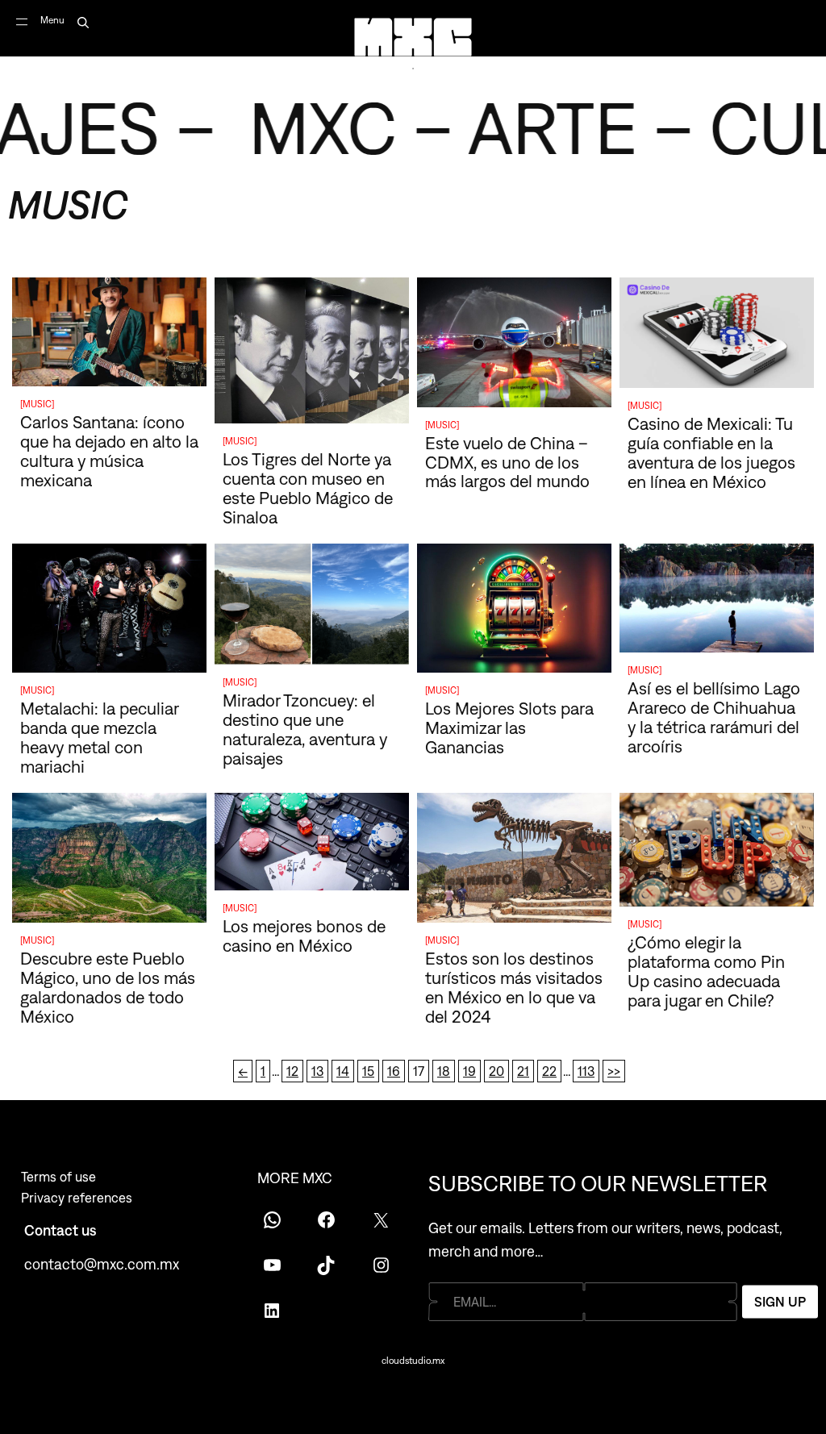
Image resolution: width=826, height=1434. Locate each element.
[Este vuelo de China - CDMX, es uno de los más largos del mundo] (514, 345)
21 (523, 1071)
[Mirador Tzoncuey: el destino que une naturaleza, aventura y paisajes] (312, 607)
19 (469, 1071)
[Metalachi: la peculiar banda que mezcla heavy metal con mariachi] (109, 611)
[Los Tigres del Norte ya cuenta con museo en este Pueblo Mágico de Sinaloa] (312, 353)
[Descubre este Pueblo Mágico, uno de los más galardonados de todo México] (109, 860)
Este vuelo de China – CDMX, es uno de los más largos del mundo (509, 462)
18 (443, 1071)
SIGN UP (780, 1301)
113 (586, 1071)
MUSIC (37, 403)
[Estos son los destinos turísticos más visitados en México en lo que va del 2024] (514, 860)
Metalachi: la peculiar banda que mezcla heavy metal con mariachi (99, 737)
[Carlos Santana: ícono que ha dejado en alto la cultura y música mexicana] (109, 335)
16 (393, 1071)
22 (549, 1071)
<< (243, 1071)
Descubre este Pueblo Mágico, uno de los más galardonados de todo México (107, 987)
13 (317, 1071)
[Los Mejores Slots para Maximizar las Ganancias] (514, 611)
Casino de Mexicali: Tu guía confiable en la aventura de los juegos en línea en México (711, 452)
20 (496, 1071)
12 (292, 1071)
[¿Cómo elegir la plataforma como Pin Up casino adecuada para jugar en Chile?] (717, 852)
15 (368, 1071)
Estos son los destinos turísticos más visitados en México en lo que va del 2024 (514, 987)
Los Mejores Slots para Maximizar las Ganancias (509, 727)
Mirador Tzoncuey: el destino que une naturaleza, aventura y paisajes (305, 729)
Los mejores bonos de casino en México (304, 935)
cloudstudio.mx (413, 1360)
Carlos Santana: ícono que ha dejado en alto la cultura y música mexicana (109, 450)
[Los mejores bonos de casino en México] (312, 844)
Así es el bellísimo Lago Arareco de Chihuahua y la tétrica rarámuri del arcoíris (714, 717)
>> (613, 1071)
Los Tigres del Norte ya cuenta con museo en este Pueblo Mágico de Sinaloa (308, 487)
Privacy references (76, 1198)
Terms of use (58, 1177)
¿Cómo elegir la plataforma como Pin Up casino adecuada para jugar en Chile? (706, 971)
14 (342, 1071)
